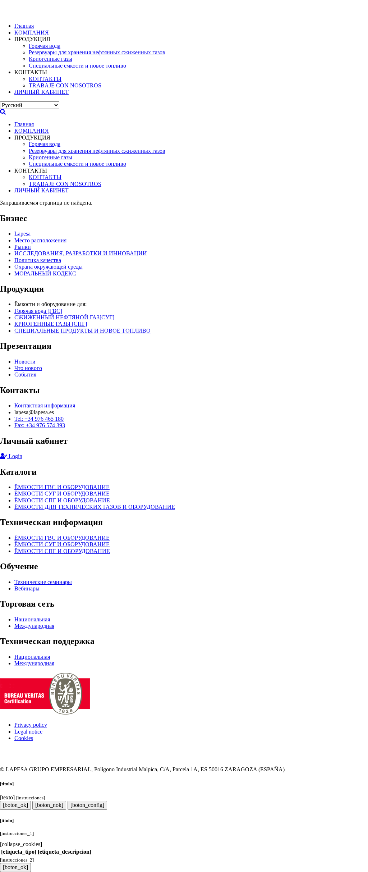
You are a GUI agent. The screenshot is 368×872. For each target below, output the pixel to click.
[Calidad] (45, 712)
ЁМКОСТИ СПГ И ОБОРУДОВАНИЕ (62, 500)
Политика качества (37, 260)
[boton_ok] (15, 805)
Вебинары (27, 588)
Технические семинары (43, 582)
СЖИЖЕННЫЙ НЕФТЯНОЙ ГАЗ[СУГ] (64, 317)
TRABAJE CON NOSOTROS (65, 85)
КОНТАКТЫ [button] (30, 72)
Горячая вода (44, 46)
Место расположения (40, 240)
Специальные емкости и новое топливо (77, 66)
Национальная (32, 619)
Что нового (28, 368)
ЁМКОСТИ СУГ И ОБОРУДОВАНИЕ (62, 493)
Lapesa (22, 233)
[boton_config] (87, 805)
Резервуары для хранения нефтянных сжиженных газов (97, 52)
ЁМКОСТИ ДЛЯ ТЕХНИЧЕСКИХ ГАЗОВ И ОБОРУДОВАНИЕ (94, 507)
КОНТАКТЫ (45, 79)
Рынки (22, 247)
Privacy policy (30, 725)
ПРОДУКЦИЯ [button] (32, 39)
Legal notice (28, 732)
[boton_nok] (49, 805)
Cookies (23, 738)
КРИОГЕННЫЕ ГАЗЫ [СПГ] (50, 324)
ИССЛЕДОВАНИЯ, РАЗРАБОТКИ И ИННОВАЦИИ (80, 253)
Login (14, 456)
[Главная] (27, 13)
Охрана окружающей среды (48, 267)
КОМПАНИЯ (31, 32)
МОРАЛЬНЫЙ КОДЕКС (45, 273)
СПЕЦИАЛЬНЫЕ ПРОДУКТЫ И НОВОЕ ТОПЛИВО (82, 331)
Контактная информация (44, 405)
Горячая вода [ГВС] (38, 311)
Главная (24, 26)
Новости (25, 362)
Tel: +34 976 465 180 (39, 419)
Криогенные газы (50, 59)
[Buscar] (3, 112)
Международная (34, 626)
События (25, 374)
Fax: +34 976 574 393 (39, 425)
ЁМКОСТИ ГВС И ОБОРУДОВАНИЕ (62, 487)
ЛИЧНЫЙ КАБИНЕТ (41, 92)
